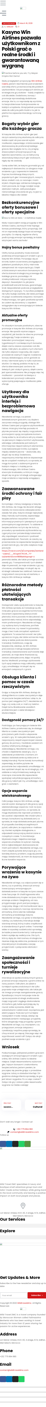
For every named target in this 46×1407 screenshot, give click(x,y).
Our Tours (5, 1394)
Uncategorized (9, 23)
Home (4, 1384)
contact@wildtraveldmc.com (14, 1370)
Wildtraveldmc (24, 1303)
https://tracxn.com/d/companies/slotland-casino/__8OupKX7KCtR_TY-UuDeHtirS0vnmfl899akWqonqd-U (22, 553)
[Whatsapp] (21, 1144)
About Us (5, 1389)
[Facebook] (3, 1144)
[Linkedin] (9, 1144)
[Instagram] (15, 1144)
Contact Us (6, 1404)
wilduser (10, 26)
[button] (23, 1226)
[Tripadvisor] (28, 1144)
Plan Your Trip (7, 1399)
